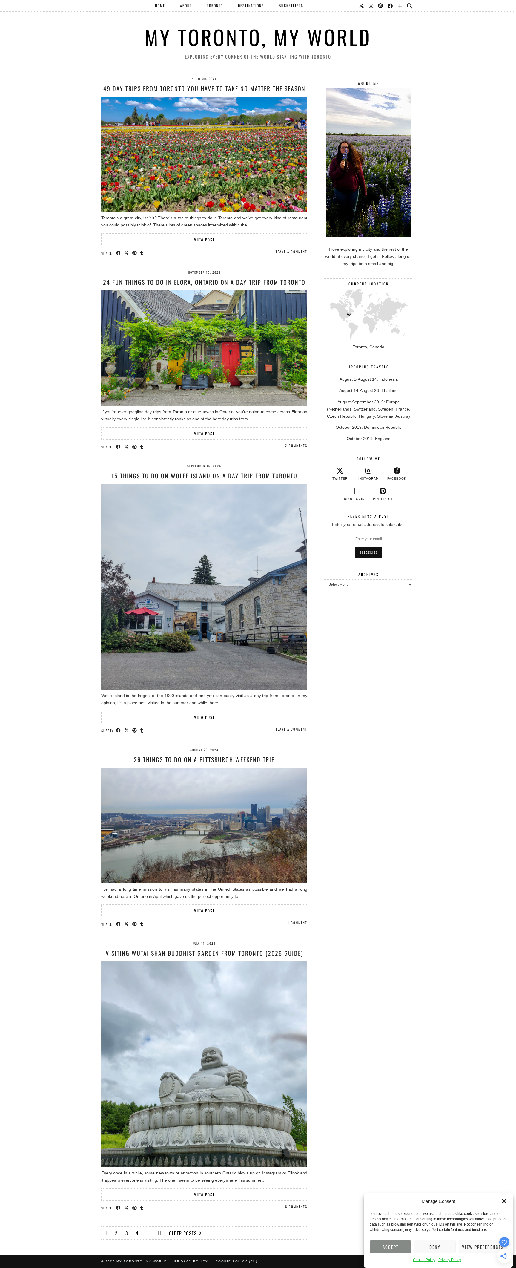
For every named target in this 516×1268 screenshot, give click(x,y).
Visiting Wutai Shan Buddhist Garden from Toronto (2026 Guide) (204, 953)
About (186, 5)
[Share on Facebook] (118, 253)
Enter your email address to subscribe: (368, 524)
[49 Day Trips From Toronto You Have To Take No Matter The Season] (204, 211)
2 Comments (296, 445)
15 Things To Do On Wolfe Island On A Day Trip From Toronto (204, 475)
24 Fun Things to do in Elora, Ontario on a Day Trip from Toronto (204, 282)
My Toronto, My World (258, 37)
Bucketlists (291, 5)
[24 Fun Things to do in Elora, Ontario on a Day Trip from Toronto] (204, 404)
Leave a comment (291, 251)
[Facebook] (390, 5)
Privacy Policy (449, 1260)
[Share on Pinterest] (134, 253)
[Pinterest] (380, 5)
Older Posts (183, 1233)
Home (160, 5)
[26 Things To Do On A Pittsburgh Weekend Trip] (204, 882)
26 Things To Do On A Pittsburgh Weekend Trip (204, 759)
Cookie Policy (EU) (236, 1261)
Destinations (251, 5)
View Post (204, 240)
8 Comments (296, 1206)
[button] (504, 1201)
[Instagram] (371, 5)
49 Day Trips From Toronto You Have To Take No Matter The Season (204, 88)
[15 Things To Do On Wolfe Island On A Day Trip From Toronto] (204, 688)
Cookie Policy (424, 1260)
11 (159, 1233)
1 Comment (297, 922)
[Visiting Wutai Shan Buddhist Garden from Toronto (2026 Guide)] (204, 1165)
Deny (434, 1247)
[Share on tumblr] (142, 253)
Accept (391, 1247)
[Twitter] (362, 5)
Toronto (215, 5)
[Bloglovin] (400, 5)
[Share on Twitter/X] (126, 253)
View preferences (483, 1247)
